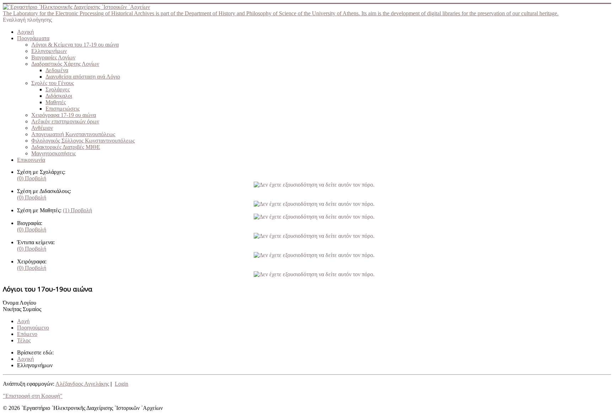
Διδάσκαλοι (58, 96)
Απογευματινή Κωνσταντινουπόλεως (73, 134)
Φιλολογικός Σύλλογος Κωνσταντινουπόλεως (83, 141)
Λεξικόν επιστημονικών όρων (65, 121)
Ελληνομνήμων (49, 51)
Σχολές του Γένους (52, 83)
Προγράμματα (33, 38)
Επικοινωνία (31, 160)
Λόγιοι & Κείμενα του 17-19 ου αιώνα (75, 45)
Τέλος (24, 340)
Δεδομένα (56, 70)
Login (121, 384)
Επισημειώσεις (62, 109)
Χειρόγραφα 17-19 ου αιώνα (63, 115)
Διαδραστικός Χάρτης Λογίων (65, 64)
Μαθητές (55, 102)
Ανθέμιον (42, 128)
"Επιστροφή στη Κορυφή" (33, 396)
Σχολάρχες (57, 89)
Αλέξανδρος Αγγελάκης (82, 384)
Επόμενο (27, 334)
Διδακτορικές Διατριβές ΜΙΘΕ (65, 147)
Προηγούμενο (33, 328)
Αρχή (23, 321)
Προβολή (31, 178)
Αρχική (25, 32)
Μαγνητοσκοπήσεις (53, 153)
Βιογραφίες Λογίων (53, 57)
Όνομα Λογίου (19, 303)
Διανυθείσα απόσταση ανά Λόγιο (82, 77)
